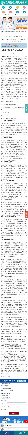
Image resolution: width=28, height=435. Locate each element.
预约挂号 (15, 44)
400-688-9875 (9, 44)
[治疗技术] (3, 12)
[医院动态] (17, 7)
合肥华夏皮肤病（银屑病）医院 (11, 31)
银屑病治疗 (23, 31)
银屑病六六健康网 (5, 376)
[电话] (14, 2)
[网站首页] (3, 7)
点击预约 (19, 41)
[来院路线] (24, 7)
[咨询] (24, 12)
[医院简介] (10, 7)
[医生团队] (17, 12)
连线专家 (7, 433)
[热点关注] (10, 12)
